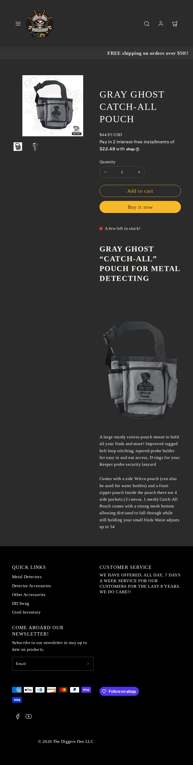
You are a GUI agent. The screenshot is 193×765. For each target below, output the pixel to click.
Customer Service (126, 567)
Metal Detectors (27, 576)
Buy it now (140, 207)
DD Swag (20, 603)
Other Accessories (29, 594)
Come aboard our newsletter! (38, 630)
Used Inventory (26, 612)
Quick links (29, 567)
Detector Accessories (31, 585)
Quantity (108, 161)
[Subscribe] (88, 664)
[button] (18, 24)
